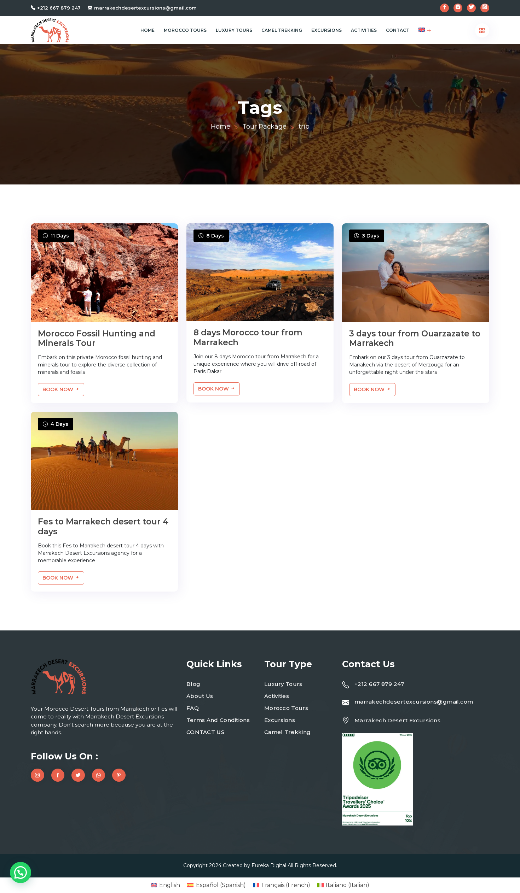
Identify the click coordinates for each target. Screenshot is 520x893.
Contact (397, 30)
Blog (193, 684)
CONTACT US (205, 732)
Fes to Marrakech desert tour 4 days (103, 526)
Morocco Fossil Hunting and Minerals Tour (96, 338)
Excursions (326, 30)
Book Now (58, 389)
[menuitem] (421, 30)
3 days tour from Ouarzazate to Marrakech (414, 338)
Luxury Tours (234, 30)
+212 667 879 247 (59, 8)
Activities (364, 30)
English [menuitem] (169, 885)
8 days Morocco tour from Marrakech (247, 337)
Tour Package (264, 126)
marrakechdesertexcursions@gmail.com (145, 8)
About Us (199, 696)
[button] (20, 872)
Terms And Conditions (218, 720)
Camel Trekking (281, 30)
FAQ (192, 708)
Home (147, 30)
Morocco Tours (185, 30)
